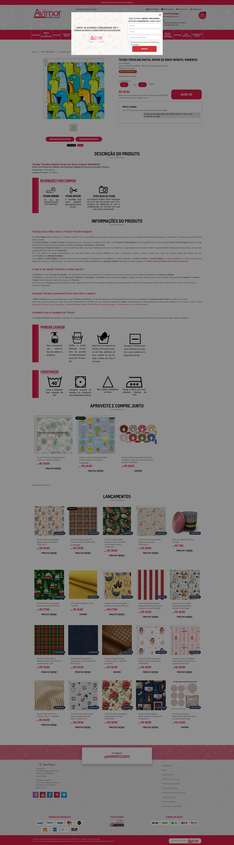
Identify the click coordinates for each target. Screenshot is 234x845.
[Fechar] (160, 15)
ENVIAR (144, 49)
